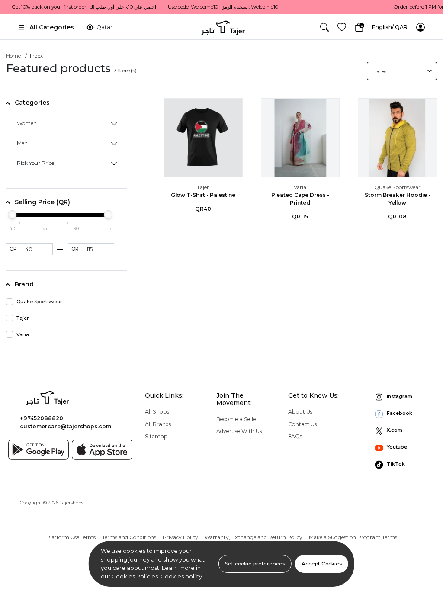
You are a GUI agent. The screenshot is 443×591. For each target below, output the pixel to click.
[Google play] (38, 450)
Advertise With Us (239, 431)
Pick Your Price (35, 163)
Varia (300, 187)
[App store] (102, 450)
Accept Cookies (322, 563)
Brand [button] (24, 284)
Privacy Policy (180, 537)
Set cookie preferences (255, 563)
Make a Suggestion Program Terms (353, 537)
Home (13, 56)
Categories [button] (32, 102)
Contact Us (302, 424)
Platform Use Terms (71, 537)
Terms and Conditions (129, 537)
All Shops (157, 411)
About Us (300, 411)
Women (27, 123)
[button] (324, 27)
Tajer (203, 187)
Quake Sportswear (397, 187)
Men (22, 143)
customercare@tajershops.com (65, 426)
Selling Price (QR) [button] (42, 202)
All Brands (158, 424)
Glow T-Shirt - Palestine (203, 195)
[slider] (12, 214)
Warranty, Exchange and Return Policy (253, 537)
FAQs (295, 436)
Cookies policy (181, 576)
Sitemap (156, 436)
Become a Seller (237, 419)
